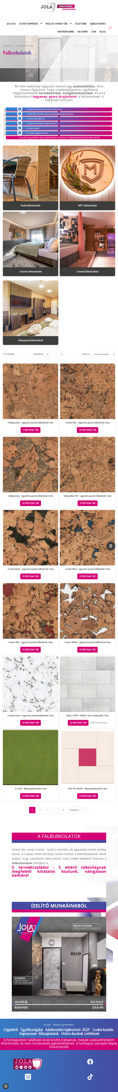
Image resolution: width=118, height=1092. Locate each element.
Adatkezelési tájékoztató (63, 1029)
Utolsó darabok (72, 1033)
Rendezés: (86, 354)
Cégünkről (11, 1029)
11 (63, 810)
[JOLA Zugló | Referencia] (59, 1010)
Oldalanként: (38, 354)
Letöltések (91, 1033)
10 (68, 1005)
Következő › (74, 810)
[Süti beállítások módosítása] (6, 1086)
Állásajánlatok (49, 1033)
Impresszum (28, 1033)
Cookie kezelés (103, 1029)
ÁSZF (86, 1029)
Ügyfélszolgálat (32, 1029)
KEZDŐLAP (8, 46)
